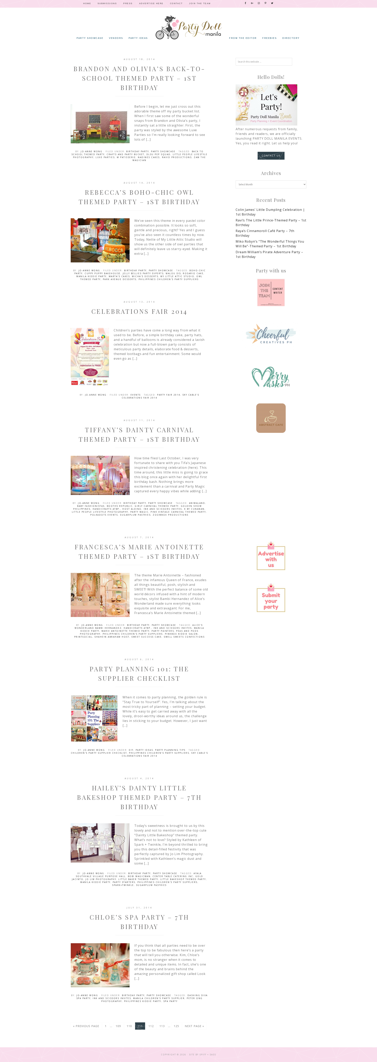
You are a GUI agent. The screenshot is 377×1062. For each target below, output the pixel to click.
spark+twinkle (123, 885)
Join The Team (200, 3)
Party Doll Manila (188, 27)
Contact (176, 3)
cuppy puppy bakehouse (103, 273)
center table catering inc (173, 876)
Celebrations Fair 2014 (139, 311)
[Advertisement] (271, 472)
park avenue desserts (119, 279)
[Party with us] (271, 292)
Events (136, 394)
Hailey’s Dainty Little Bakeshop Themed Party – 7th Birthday (139, 797)
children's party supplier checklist (99, 753)
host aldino (132, 509)
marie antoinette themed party (126, 631)
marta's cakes (119, 276)
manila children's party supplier (159, 998)
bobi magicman (139, 876)
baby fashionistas (91, 506)
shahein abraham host (111, 636)
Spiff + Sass (207, 1054)
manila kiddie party (91, 276)
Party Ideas (144, 750)
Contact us (271, 155)
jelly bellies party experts (143, 273)
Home (87, 3)
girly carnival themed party (157, 506)
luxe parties (105, 157)
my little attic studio (177, 276)
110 (129, 1026)
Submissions (107, 3)
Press (128, 3)
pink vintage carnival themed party (178, 512)
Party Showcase (163, 151)
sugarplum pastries (135, 514)
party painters (163, 631)
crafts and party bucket (125, 154)
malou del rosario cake (184, 273)
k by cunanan (194, 509)
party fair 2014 (168, 394)
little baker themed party (138, 879)
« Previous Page (86, 1026)
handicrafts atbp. (106, 509)
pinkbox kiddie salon (181, 633)
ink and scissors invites (163, 509)
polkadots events (104, 514)
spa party (170, 1001)
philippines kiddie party (142, 1001)
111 (140, 1026)
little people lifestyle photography (100, 512)
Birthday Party (137, 151)
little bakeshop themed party (183, 879)
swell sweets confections (184, 636)
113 (162, 1026)
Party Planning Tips (170, 750)
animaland (197, 503)
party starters (124, 882)
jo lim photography (100, 879)
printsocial (83, 636)
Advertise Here (151, 3)
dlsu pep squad (158, 154)
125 (176, 1026)
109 (118, 1026)
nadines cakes (149, 157)
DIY (131, 750)
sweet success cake (146, 636)
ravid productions (177, 157)
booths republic (120, 506)
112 (151, 1026)
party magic (139, 512)
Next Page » (194, 1026)
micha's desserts (145, 276)
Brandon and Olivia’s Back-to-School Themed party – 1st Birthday (139, 78)
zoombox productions (170, 514)
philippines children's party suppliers (169, 279)
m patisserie (126, 157)
